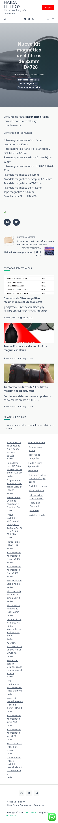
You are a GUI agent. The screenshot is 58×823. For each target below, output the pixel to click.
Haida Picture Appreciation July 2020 (14, 732)
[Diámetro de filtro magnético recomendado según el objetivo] (29, 284)
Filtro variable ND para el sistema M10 (14, 594)
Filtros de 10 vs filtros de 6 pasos (14, 746)
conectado (32, 425)
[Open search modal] (5, 19)
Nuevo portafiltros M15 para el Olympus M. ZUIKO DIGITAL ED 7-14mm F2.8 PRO (14, 524)
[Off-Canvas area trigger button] (53, 19)
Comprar (48, 7)
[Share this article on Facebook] (7, 222)
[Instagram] (33, 19)
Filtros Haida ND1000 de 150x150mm (13, 608)
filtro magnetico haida (28, 79)
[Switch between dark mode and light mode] (48, 19)
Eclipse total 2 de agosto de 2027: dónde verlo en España (14, 449)
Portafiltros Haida (38, 486)
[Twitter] (29, 19)
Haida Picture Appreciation (19, 805)
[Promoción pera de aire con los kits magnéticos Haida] (29, 333)
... (49, 311)
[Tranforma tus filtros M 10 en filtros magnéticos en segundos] (29, 373)
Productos (33, 470)
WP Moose (11, 815)
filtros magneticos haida (29, 87)
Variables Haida (37, 515)
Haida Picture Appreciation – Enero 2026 (14, 569)
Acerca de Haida (36, 442)
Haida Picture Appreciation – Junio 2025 (14, 718)
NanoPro (34, 510)
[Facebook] (25, 19)
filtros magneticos (28, 83)
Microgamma (22, 75)
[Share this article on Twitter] (16, 222)
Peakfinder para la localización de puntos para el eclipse (14, 667)
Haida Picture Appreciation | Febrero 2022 (14, 555)
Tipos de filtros (36, 490)
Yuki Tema (31, 812)
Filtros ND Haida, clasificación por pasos (37, 478)
